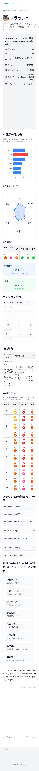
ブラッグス (29, 737)
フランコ (8, 737)
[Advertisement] (19, 106)
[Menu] (35, 3)
